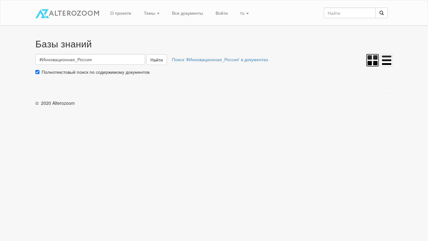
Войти (222, 13)
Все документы (187, 13)
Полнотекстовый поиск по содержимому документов (95, 72)
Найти (156, 59)
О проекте (120, 13)
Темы (150, 13)
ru (243, 13)
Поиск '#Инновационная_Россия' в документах (220, 59)
